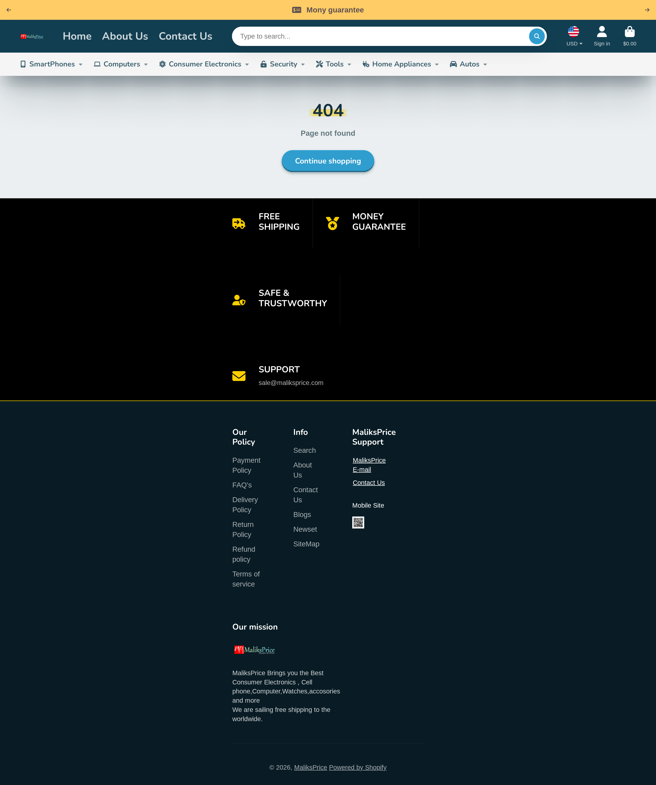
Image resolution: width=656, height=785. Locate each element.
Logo (35, 36)
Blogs (302, 515)
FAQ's (242, 485)
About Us (125, 36)
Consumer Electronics (205, 64)
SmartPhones (52, 64)
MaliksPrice (310, 767)
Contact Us (185, 36)
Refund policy (243, 554)
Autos (470, 64)
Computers (122, 64)
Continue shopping (328, 161)
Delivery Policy (245, 505)
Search (304, 450)
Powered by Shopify (358, 767)
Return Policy (243, 529)
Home (77, 36)
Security (283, 64)
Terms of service (246, 579)
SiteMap (306, 544)
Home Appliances (401, 64)
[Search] (537, 36)
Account (602, 36)
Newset (305, 529)
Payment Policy (246, 465)
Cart (629, 36)
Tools (335, 64)
